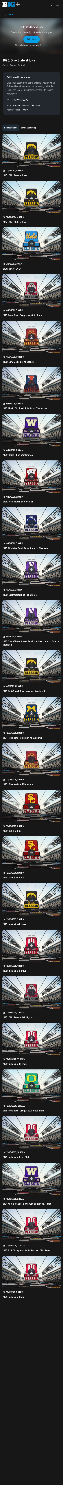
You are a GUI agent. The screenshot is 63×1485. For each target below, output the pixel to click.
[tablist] (20, 128)
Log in (45, 45)
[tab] (10, 128)
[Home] (11, 4)
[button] (50, 4)
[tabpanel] (31, 717)
